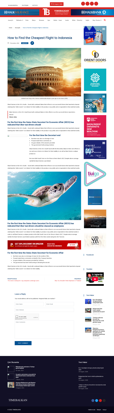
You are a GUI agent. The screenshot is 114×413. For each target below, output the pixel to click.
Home (10, 27)
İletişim (25, 5)
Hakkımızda (13, 5)
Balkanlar (19, 20)
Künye (35, 5)
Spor (49, 20)
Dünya (34, 20)
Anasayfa (10, 20)
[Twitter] (87, 4)
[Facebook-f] (92, 400)
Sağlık (87, 20)
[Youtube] (92, 4)
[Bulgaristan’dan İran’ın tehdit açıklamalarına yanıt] (88, 310)
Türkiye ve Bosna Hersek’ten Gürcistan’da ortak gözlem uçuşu (98, 320)
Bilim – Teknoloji (77, 20)
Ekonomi (41, 20)
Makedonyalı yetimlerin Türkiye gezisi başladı (25, 367)
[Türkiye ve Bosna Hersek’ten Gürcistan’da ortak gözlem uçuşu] (88, 319)
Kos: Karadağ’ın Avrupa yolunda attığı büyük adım (98, 301)
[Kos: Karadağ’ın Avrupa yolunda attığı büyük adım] (88, 301)
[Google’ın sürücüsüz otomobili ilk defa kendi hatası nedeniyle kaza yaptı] (11, 376)
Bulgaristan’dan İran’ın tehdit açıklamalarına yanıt (99, 310)
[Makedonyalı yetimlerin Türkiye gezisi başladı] (11, 369)
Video (27, 20)
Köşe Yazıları (96, 20)
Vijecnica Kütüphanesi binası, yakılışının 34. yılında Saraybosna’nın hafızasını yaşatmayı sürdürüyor (99, 332)
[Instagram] (96, 4)
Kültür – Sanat (58, 20)
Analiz (67, 20)
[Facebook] (83, 4)
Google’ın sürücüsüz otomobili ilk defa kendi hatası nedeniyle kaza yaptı (26, 375)
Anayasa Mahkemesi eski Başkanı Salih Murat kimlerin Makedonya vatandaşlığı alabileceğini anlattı (26, 384)
